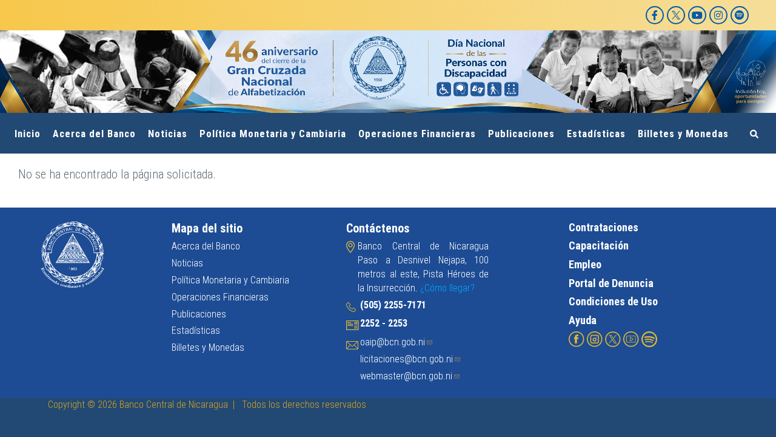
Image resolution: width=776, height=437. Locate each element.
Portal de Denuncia (611, 283)
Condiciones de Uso (613, 301)
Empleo (585, 264)
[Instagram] (718, 15)
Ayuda (583, 320)
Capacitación (599, 245)
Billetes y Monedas (683, 134)
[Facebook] (655, 15)
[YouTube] (697, 15)
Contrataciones (603, 227)
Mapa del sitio (207, 228)
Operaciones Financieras (417, 134)
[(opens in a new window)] (576, 338)
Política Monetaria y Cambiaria (272, 134)
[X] (676, 15)
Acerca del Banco (94, 134)
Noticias (167, 134)
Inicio (28, 134)
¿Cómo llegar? (447, 288)
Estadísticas (596, 134)
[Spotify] (740, 15)
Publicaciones (521, 134)
